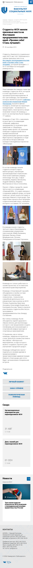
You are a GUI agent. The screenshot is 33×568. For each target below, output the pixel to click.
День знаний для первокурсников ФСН (13, 443)
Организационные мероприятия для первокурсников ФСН (13, 412)
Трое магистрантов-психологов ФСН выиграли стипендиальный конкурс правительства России (15, 505)
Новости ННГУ (7, 482)
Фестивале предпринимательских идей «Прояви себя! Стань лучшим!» (16, 62)
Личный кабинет (16, 382)
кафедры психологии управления (16, 101)
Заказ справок (16, 388)
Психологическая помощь (16, 396)
